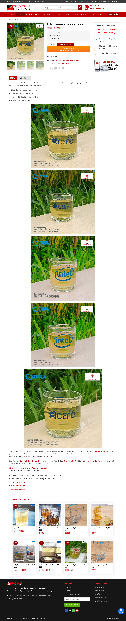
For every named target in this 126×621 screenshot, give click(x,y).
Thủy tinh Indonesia (79, 14)
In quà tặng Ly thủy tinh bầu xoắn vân (74, 529)
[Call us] (73, 610)
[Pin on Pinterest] (59, 68)
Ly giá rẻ (53, 63)
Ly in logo (57, 14)
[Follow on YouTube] (77, 610)
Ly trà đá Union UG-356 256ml (24, 528)
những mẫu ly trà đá (69, 461)
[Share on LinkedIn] (63, 68)
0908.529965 (20, 486)
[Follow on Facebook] (112, 1)
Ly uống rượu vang (101, 601)
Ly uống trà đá (74, 60)
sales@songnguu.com (18, 489)
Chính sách (78, 1)
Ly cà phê (29, 14)
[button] (67, 1)
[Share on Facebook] (49, 68)
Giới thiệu (93, 1)
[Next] (42, 41)
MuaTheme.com (41, 618)
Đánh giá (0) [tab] (24, 78)
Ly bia (37, 14)
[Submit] (80, 7)
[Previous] (9, 41)
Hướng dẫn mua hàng (104, 1)
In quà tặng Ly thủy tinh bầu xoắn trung (100, 566)
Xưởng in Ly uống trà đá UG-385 (49, 529)
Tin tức (92, 14)
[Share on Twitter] (52, 68)
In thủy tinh (66, 14)
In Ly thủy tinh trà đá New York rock (24, 566)
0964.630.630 (21, 482)
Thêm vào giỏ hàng (65, 44)
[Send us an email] (118, 1)
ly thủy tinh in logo (98, 451)
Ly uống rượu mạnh (101, 597)
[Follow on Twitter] (116, 1)
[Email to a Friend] (56, 68)
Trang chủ (11, 14)
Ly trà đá (20, 14)
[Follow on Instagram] (114, 1)
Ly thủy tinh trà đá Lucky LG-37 (101, 529)
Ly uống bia (98, 594)
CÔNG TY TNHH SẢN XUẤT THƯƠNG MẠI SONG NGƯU (28, 468)
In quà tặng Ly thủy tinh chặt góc (75, 566)
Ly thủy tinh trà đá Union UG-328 (49, 566)
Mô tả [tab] (13, 78)
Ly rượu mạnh (46, 14)
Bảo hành (86, 1)
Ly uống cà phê (99, 591)
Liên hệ (100, 14)
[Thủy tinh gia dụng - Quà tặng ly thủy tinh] (18, 7)
